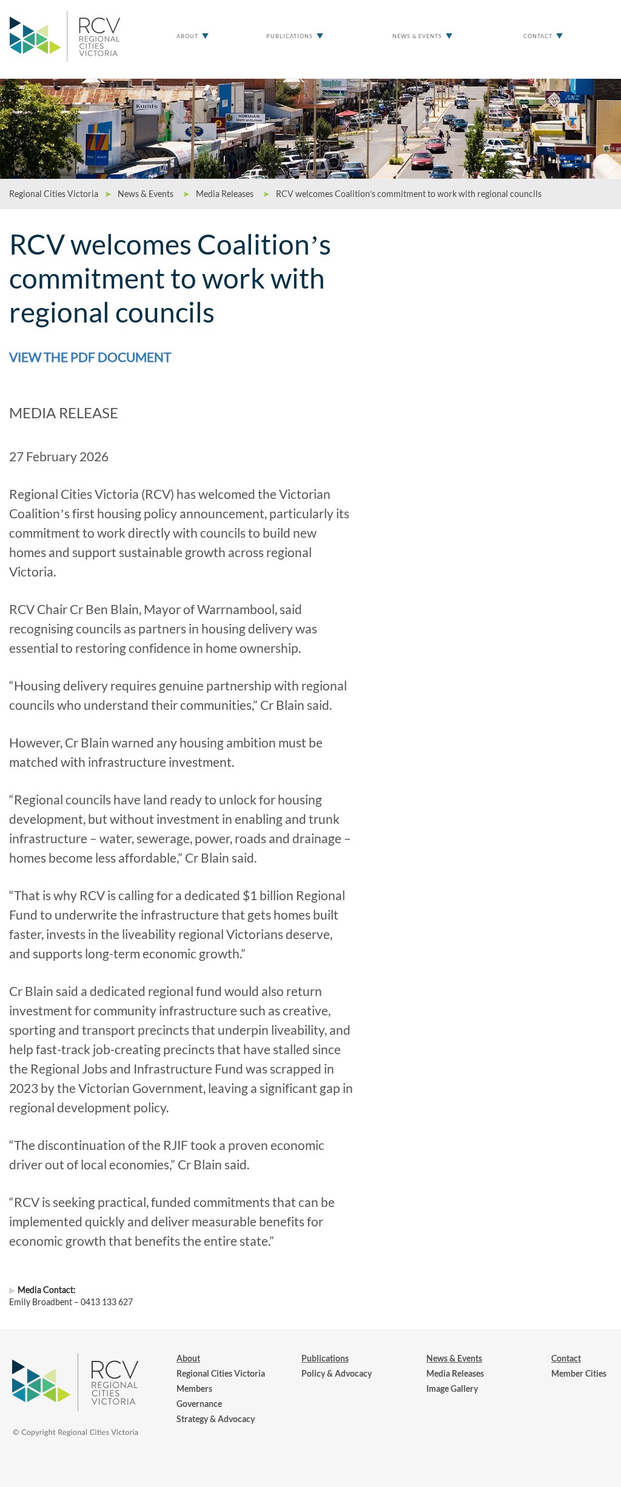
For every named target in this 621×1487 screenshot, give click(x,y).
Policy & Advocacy (336, 1373)
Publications (289, 36)
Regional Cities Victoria (220, 1373)
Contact (537, 36)
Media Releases (455, 1373)
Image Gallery (452, 1388)
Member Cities (578, 1373)
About (187, 36)
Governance (199, 1403)
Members (194, 1388)
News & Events (417, 36)
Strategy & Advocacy (215, 1419)
